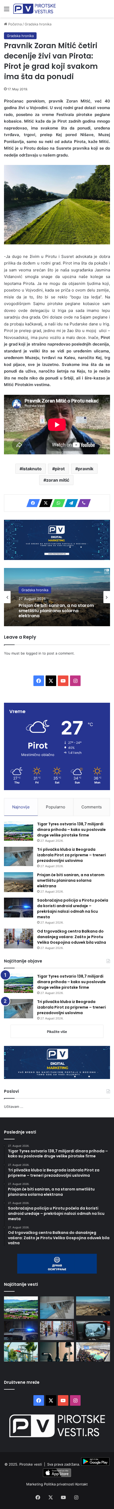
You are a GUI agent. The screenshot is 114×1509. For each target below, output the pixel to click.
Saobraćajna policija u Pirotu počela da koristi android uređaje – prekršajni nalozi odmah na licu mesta (72, 909)
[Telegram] (69, 503)
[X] (44, 503)
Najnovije (21, 806)
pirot (60, 468)
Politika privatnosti (59, 1484)
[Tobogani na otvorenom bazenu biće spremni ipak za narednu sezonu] (21, 1351)
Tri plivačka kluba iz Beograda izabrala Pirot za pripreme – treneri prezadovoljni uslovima (71, 855)
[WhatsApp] (57, 503)
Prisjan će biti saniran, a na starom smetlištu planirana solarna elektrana (56, 611)
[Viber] (82, 503)
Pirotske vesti (30, 1464)
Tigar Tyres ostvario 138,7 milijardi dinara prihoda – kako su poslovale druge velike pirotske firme (71, 829)
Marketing (35, 1484)
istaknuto (32, 468)
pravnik (85, 468)
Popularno (55, 806)
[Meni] (6, 11)
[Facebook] (31, 503)
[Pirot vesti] (34, 9)
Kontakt (81, 1484)
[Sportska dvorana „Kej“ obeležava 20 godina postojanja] (93, 1351)
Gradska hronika (38, 24)
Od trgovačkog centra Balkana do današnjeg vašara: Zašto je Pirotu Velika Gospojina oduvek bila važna (71, 937)
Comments (91, 806)
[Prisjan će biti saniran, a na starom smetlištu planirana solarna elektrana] (18, 882)
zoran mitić (57, 480)
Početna (14, 24)
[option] (57, 597)
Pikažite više (57, 1031)
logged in (33, 653)
